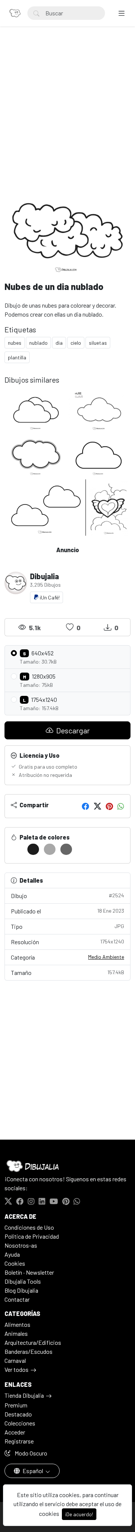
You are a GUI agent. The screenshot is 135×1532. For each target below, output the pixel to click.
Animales (16, 1333)
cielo (75, 342)
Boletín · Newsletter (29, 1272)
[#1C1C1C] (33, 849)
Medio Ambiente (106, 957)
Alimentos (17, 1324)
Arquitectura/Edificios (32, 1342)
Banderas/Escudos (28, 1351)
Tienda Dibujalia (24, 1395)
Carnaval (15, 1360)
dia (59, 342)
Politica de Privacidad (31, 1236)
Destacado (18, 1414)
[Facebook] (85, 806)
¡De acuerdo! (79, 1514)
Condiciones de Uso (29, 1227)
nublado (38, 342)
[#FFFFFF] (16, 849)
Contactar (17, 1299)
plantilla (17, 357)
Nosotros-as (20, 1245)
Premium (15, 1405)
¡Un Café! (49, 597)
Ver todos (16, 1369)
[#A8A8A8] (50, 849)
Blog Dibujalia (21, 1290)
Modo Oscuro (30, 1453)
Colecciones (19, 1423)
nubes (14, 342)
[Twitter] (97, 806)
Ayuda (12, 1254)
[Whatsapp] (120, 806)
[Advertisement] (67, 114)
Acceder (14, 1432)
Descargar (72, 730)
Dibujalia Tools (22, 1281)
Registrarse (19, 1441)
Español (32, 1470)
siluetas (98, 342)
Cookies (14, 1263)
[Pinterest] (109, 806)
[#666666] (66, 849)
